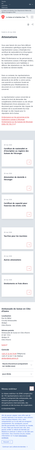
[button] (32, 388)
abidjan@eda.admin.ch (10, 358)
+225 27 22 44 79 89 (9, 354)
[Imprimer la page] (28, 24)
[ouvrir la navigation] (32, 17)
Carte (4, 345)
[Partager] (32, 24)
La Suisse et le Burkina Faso (15, 17)
